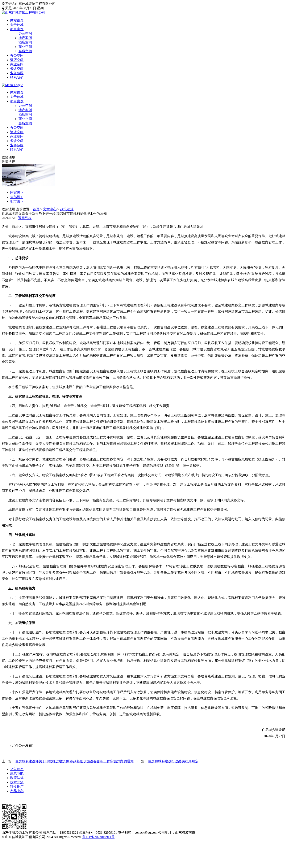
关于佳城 (17, 24)
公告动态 (17, 769)
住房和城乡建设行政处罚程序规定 (173, 761)
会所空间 (25, 51)
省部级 (16, 197)
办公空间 (25, 33)
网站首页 (17, 20)
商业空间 (25, 46)
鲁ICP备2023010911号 (98, 837)
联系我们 (17, 77)
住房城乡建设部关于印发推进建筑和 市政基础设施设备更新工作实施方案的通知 (74, 761)
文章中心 (50, 209)
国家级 (16, 192)
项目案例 (17, 29)
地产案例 (25, 38)
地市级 (16, 201)
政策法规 (67, 209)
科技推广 (17, 786)
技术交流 (17, 782)
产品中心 (17, 791)
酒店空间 (25, 42)
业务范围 (17, 73)
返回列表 (25, 218)
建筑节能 (17, 773)
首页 (36, 209)
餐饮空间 (17, 68)
